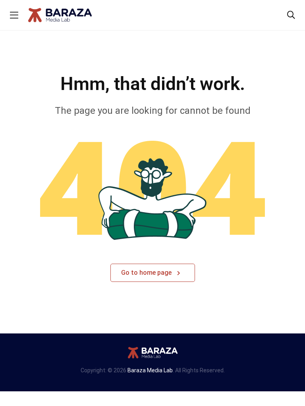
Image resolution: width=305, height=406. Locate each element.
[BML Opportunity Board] (60, 14)
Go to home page (147, 272)
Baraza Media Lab (150, 370)
